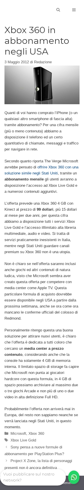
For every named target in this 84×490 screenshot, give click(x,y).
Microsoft (18, 433)
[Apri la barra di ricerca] (58, 10)
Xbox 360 (36, 433)
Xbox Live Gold (23, 440)
